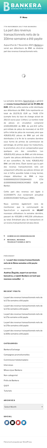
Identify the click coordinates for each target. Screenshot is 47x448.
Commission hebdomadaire (21, 236)
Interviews (8, 365)
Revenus (11, 240)
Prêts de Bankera (11, 380)
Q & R (6, 386)
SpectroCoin (29, 101)
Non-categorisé (11, 375)
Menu (24, 17)
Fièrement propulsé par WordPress (18, 442)
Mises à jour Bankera (13, 370)
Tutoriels (8, 391)
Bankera (32, 27)
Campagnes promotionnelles (17, 355)
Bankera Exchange (12, 349)
